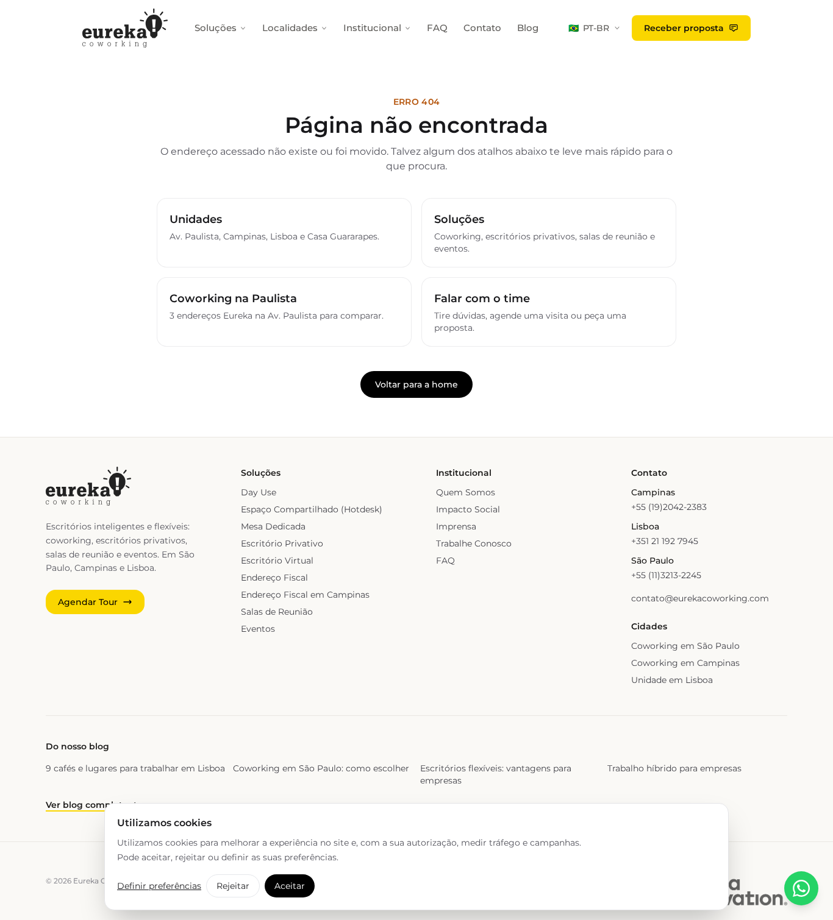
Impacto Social (468, 509)
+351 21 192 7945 (664, 541)
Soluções (216, 28)
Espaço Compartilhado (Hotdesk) (311, 509)
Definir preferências (159, 885)
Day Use (258, 492)
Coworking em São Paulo (685, 645)
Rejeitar (232, 885)
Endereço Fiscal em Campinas (305, 594)
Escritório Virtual (277, 560)
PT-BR (588, 28)
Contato (482, 28)
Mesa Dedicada (273, 526)
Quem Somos (465, 492)
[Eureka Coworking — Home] (125, 28)
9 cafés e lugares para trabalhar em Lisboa (135, 768)
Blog (527, 28)
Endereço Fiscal (274, 577)
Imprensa (456, 526)
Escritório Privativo (282, 543)
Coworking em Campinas (685, 662)
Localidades (290, 28)
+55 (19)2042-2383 (669, 506)
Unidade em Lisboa (672, 679)
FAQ (437, 28)
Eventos (258, 628)
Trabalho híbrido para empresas (674, 768)
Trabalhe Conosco (474, 543)
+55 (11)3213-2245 (666, 575)
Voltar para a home (416, 384)
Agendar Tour (88, 601)
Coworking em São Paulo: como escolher (321, 768)
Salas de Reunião (277, 611)
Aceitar (289, 885)
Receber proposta (684, 28)
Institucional (372, 28)
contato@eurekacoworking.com (700, 598)
